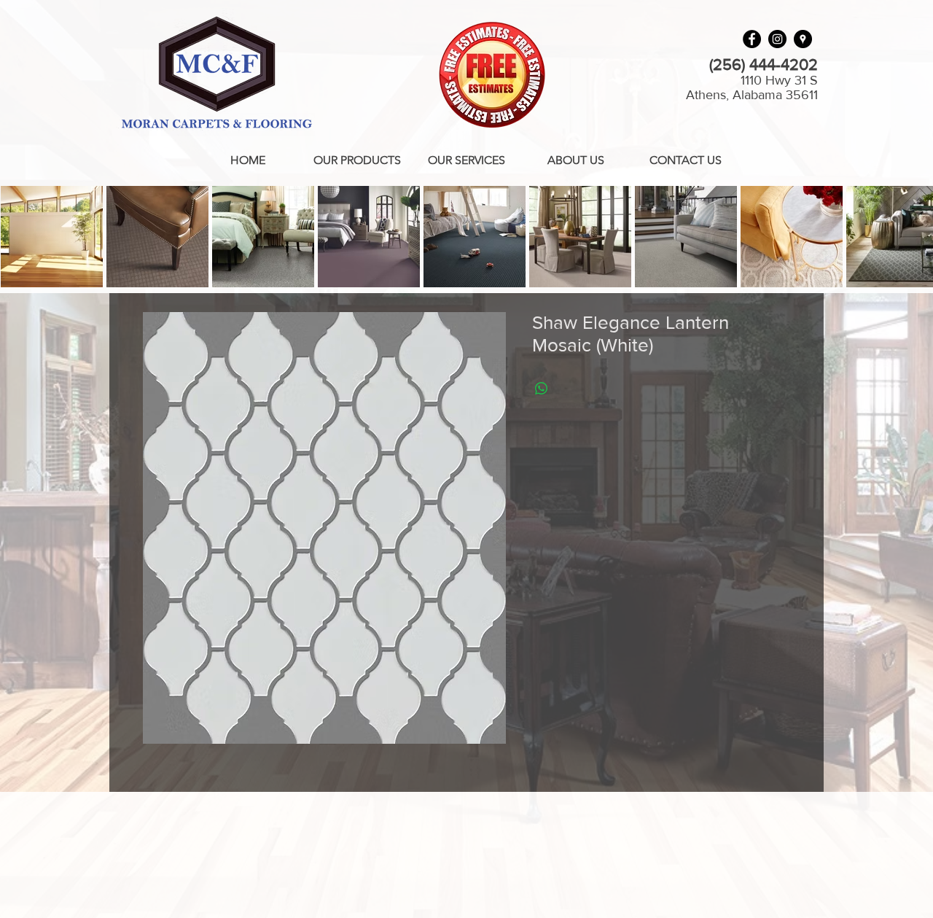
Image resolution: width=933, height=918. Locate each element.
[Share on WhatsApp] (541, 388)
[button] (357, 160)
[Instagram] (777, 39)
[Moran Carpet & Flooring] (803, 39)
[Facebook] (752, 39)
